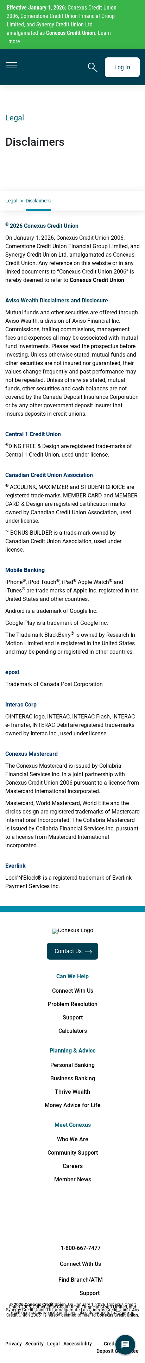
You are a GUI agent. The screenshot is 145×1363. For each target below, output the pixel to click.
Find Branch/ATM (80, 1279)
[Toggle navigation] (11, 67)
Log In (122, 67)
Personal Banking (72, 1065)
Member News (72, 1179)
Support (73, 1017)
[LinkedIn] (45, 1212)
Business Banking (72, 1078)
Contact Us (68, 951)
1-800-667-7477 (81, 1248)
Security (34, 1343)
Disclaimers (38, 200)
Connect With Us (72, 991)
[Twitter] (100, 1212)
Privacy (13, 1343)
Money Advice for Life (73, 1105)
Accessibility (77, 1343)
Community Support (73, 1153)
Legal (11, 200)
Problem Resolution (72, 1004)
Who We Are (72, 1139)
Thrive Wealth (72, 1092)
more (14, 41)
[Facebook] (17, 1212)
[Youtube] (72, 1212)
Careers (73, 1166)
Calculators (72, 1031)
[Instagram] (127, 1212)
